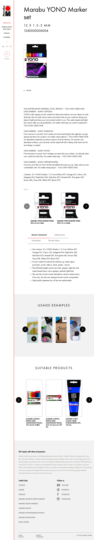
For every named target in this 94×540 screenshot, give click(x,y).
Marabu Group (25, 508)
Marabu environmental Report (31, 513)
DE (3, 46)
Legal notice (21, 536)
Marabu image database (28, 504)
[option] (43, 209)
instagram (66, 499)
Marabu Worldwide (27, 517)
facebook (65, 494)
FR (11, 46)
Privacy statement (39, 536)
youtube (65, 485)
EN (7, 46)
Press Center (24, 522)
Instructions (60, 235)
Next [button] (86, 206)
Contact (22, 485)
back (29, 90)
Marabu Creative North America (32, 499)
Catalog (22, 494)
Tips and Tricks (53, 241)
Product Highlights (39, 235)
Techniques (36, 241)
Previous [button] (27, 206)
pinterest (65, 490)
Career (21, 490)
